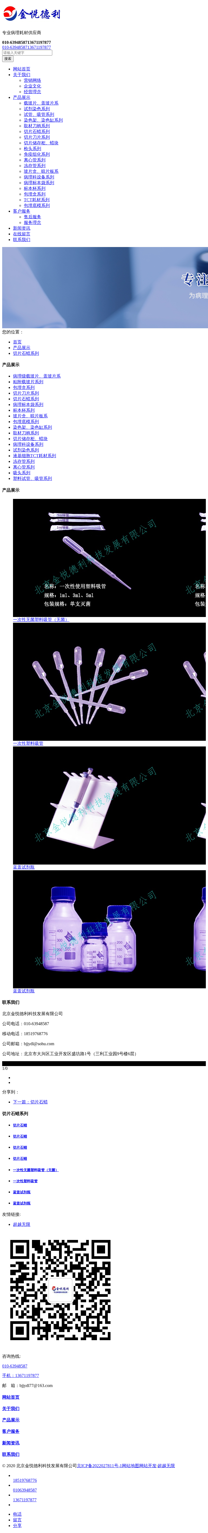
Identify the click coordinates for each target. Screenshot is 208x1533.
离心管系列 (35, 160)
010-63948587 (14, 47)
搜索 (7, 59)
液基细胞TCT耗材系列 (34, 455)
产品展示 (21, 347)
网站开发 (148, 1465)
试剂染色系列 (37, 108)
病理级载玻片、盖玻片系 (37, 376)
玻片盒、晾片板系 (41, 171)
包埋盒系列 (35, 194)
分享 (17, 1525)
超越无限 (21, 1224)
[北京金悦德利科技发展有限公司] (104, 15)
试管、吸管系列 (39, 114)
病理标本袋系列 (39, 182)
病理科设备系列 (39, 177)
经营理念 (32, 91)
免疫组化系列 (37, 154)
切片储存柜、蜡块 (41, 143)
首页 (17, 342)
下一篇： (30, 1102)
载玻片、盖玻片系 (41, 103)
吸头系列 (21, 472)
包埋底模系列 (37, 205)
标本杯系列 (35, 188)
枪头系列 (32, 148)
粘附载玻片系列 (28, 381)
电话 (17, 1514)
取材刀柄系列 (37, 126)
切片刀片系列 (37, 137)
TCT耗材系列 (37, 199)
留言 (17, 1520)
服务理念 (32, 222)
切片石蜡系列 (37, 131)
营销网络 (32, 80)
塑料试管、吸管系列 (32, 478)
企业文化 (32, 86)
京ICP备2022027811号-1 (99, 1465)
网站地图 (130, 1465)
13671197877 (39, 47)
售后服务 (32, 217)
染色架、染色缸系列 (43, 120)
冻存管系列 (35, 165)
